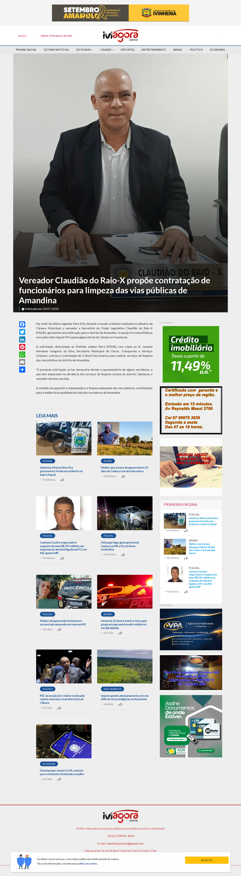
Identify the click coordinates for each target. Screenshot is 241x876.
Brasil (177, 49)
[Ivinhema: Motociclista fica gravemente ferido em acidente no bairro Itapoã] (64, 438)
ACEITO (206, 860)
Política (196, 49)
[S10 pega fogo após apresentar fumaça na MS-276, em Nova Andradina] (125, 513)
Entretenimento (154, 49)
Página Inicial (26, 49)
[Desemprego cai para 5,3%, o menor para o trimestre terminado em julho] (64, 741)
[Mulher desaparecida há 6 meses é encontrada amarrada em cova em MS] (64, 592)
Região (108, 461)
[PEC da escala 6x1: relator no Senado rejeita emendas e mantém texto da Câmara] (64, 666)
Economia (217, 49)
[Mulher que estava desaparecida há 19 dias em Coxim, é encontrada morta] (125, 438)
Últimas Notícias (56, 49)
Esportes (127, 49)
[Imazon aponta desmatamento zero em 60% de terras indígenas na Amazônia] (125, 666)
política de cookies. (88, 863)
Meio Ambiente (112, 689)
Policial (47, 461)
